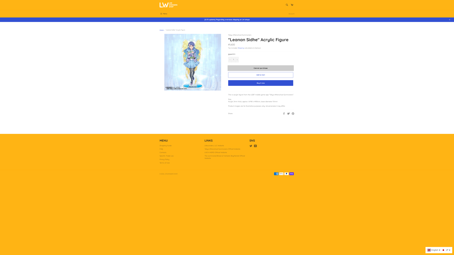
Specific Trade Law (167, 156)
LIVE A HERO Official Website (216, 152)
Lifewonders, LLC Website (214, 145)
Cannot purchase (261, 68)
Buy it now (261, 83)
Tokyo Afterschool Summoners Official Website (222, 149)
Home (162, 30)
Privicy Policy (164, 159)
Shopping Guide (166, 145)
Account (291, 14)
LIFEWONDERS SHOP (171, 174)
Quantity (231, 54)
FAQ (161, 149)
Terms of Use (165, 163)
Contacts (163, 152)
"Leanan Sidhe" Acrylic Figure (175, 30)
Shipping (241, 48)
